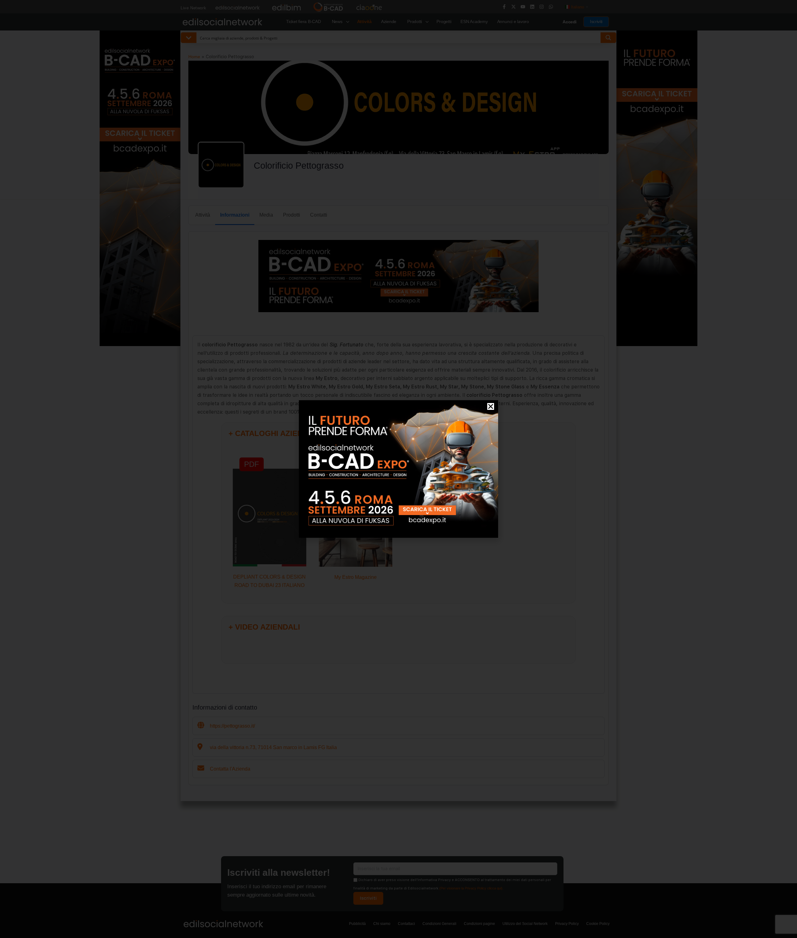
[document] (398, 469)
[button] (490, 406)
